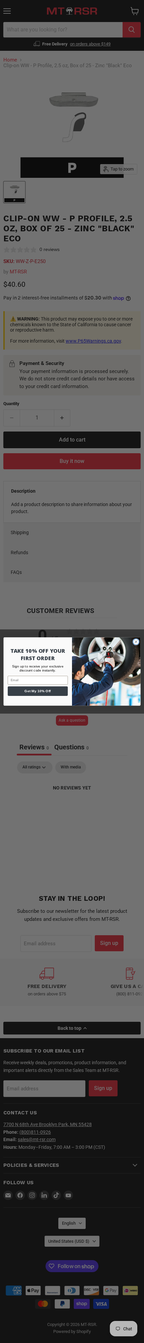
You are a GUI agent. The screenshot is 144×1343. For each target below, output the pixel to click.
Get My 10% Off (37, 691)
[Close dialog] (136, 642)
